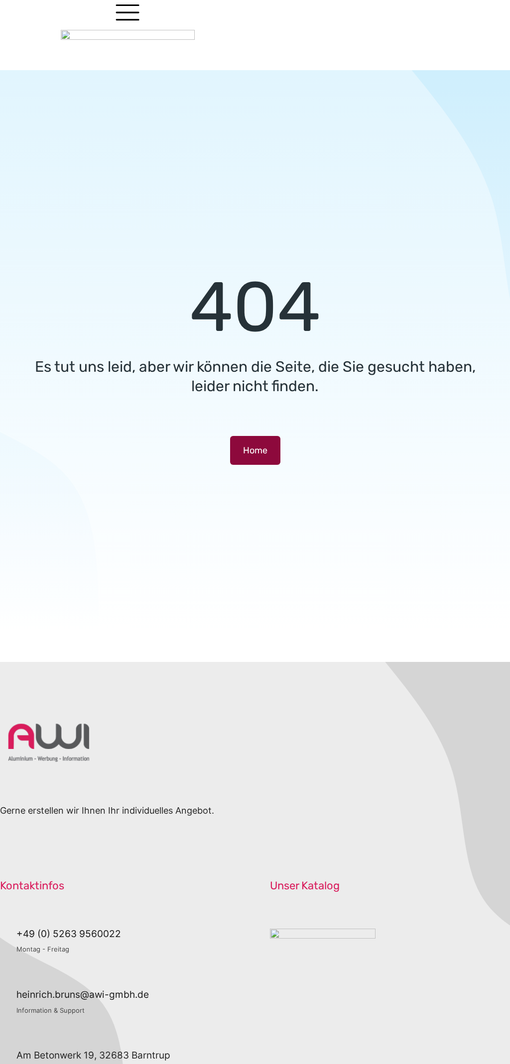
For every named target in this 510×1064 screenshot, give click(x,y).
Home (255, 450)
